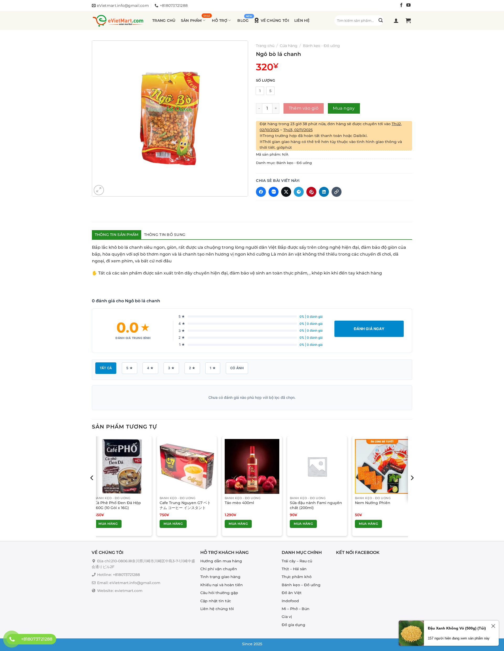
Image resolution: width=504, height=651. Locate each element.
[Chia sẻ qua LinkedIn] (324, 192)
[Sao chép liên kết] (337, 192)
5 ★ (129, 368)
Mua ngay (344, 108)
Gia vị (287, 617)
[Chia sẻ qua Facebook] (261, 192)
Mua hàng (108, 524)
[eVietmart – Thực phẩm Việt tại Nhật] (118, 20)
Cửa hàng (288, 46)
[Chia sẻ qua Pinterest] (311, 192)
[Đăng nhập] (396, 20)
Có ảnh (237, 368)
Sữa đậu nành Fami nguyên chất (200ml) (316, 505)
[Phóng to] (99, 190)
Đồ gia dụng (293, 624)
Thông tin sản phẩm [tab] (117, 234)
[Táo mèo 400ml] (252, 466)
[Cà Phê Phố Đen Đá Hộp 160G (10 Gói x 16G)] (121, 466)
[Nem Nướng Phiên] (382, 466)
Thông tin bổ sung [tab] (165, 234)
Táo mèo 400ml (239, 502)
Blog (243, 20)
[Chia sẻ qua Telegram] (299, 192)
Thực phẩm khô (297, 577)
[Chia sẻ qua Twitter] (286, 192)
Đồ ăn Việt (292, 592)
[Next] (412, 488)
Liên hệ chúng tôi (217, 608)
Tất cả (106, 368)
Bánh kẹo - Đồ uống (321, 46)
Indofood (290, 601)
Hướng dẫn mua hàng (221, 561)
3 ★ (171, 368)
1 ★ (213, 368)
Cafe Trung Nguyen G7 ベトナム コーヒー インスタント (185, 505)
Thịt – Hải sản (294, 569)
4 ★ (150, 368)
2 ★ (192, 368)
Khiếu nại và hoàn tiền (221, 585)
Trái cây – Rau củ (297, 561)
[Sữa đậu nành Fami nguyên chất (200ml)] (317, 466)
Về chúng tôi (275, 20)
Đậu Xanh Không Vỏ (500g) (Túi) (457, 628)
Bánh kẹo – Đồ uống (301, 585)
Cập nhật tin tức (215, 601)
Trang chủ (164, 20)
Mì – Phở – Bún (295, 608)
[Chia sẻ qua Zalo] (274, 192)
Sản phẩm (191, 20)
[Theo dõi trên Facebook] (401, 6)
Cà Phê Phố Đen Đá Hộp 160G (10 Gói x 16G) (117, 505)
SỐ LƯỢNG (265, 80)
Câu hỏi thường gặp (219, 592)
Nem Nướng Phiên (372, 502)
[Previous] (92, 488)
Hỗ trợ (219, 20)
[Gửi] (380, 20)
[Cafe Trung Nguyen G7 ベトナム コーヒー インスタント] (187, 466)
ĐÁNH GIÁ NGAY (369, 328)
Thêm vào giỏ (304, 108)
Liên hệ (301, 20)
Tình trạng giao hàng (220, 577)
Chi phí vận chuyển (218, 569)
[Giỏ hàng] (409, 20)
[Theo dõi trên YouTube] (408, 6)
